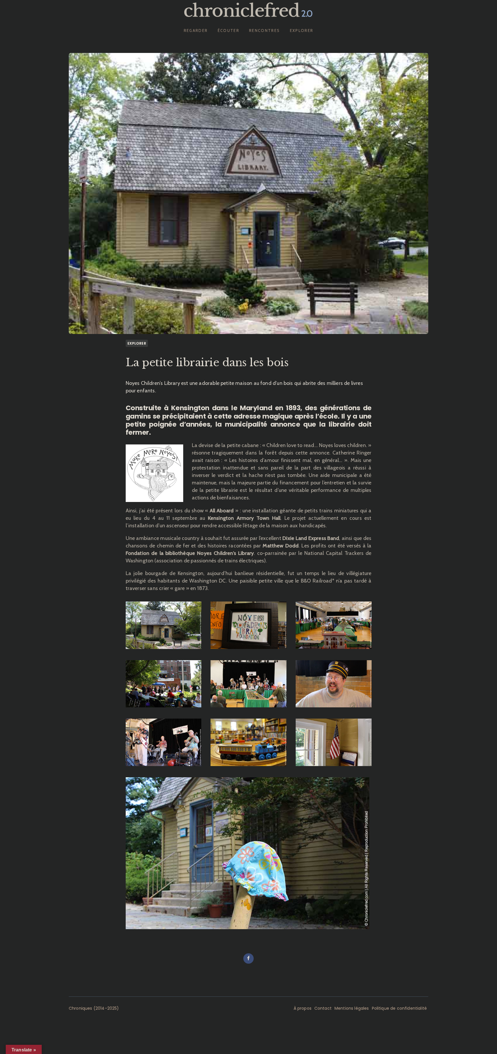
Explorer (136, 343)
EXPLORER (302, 30)
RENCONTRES (264, 30)
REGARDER (196, 30)
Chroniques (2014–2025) (94, 1008)
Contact (323, 1008)
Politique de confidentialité (399, 1008)
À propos (302, 1008)
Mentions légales (351, 1008)
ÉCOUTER (228, 30)
